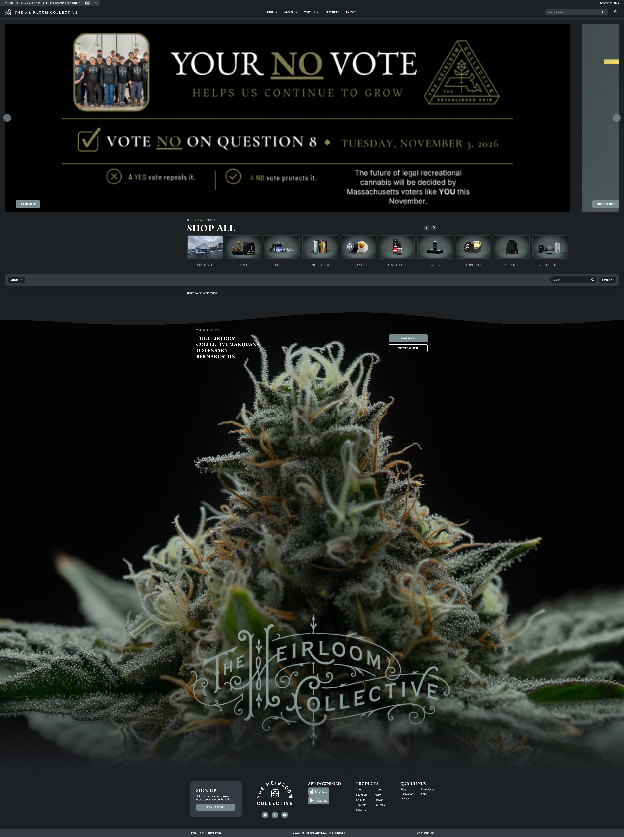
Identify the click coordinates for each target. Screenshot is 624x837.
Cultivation (406, 794)
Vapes (378, 789)
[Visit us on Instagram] (275, 815)
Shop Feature (606, 204)
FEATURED (332, 12)
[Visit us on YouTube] (284, 815)
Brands (15, 279)
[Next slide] (617, 118)
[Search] (603, 12)
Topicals (361, 805)
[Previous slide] (7, 118)
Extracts (361, 810)
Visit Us (405, 798)
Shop (200, 220)
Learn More (28, 204)
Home (190, 220)
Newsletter (427, 789)
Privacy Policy (197, 832)
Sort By (606, 279)
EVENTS (351, 12)
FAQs (424, 794)
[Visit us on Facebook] (265, 815)
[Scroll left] (427, 228)
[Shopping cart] (615, 12)
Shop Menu (408, 338)
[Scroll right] (434, 228)
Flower (379, 799)
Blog (403, 789)
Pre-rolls (380, 805)
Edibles (360, 799)
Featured (361, 794)
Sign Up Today (215, 807)
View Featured (408, 348)
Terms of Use (214, 832)
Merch (378, 794)
